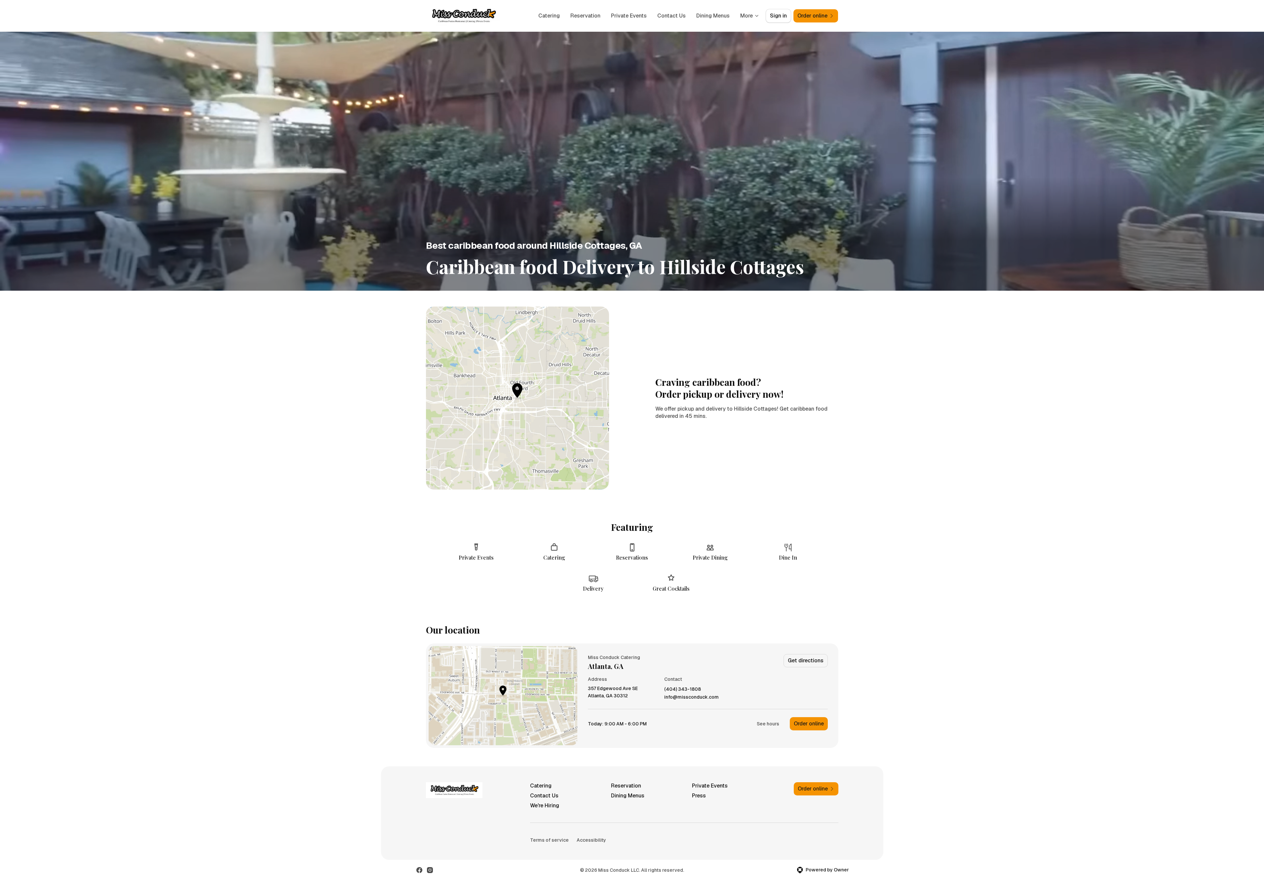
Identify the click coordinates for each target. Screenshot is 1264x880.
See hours (768, 724)
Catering (549, 15)
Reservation (585, 15)
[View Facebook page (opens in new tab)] (419, 870)
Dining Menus (713, 15)
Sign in (778, 15)
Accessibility (591, 840)
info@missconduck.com (691, 697)
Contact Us (671, 15)
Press (699, 795)
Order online (809, 723)
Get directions (806, 660)
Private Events (629, 15)
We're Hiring (544, 805)
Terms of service (549, 840)
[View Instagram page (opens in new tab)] (430, 870)
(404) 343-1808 (682, 689)
